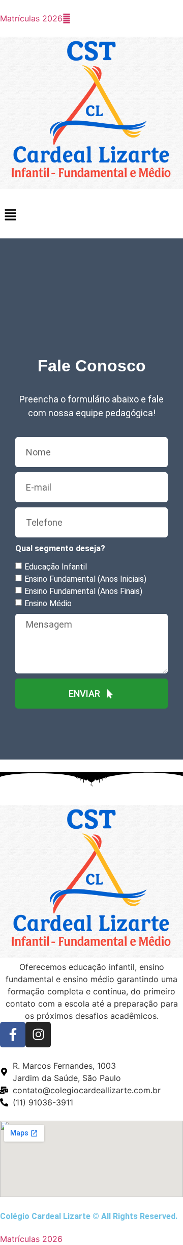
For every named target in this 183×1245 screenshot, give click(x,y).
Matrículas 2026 (31, 18)
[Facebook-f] (12, 1034)
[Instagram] (38, 1034)
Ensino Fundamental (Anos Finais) (83, 591)
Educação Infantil (55, 567)
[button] (91, 215)
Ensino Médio (48, 603)
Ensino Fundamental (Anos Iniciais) (85, 579)
